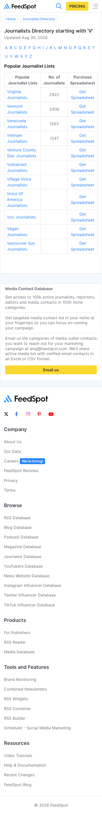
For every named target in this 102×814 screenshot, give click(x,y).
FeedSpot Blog (17, 784)
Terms (9, 490)
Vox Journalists (21, 217)
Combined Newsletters (25, 689)
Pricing (77, 6)
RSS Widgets (16, 698)
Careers (23, 460)
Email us (51, 369)
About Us (13, 441)
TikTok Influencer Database (29, 604)
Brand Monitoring (20, 679)
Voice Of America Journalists (17, 199)
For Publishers (17, 632)
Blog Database (17, 527)
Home (11, 19)
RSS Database (17, 517)
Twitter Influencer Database (30, 595)
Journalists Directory (38, 19)
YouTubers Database (23, 566)
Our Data (12, 451)
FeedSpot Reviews (21, 470)
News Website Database (27, 575)
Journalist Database (22, 556)
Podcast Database (21, 537)
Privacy (11, 480)
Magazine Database (22, 546)
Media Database (19, 651)
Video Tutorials (18, 755)
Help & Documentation (25, 765)
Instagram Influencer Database (32, 585)
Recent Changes (19, 774)
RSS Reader (15, 642)
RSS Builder (15, 718)
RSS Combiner (17, 708)
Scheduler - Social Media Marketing (37, 727)
